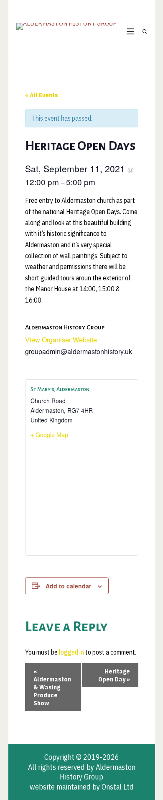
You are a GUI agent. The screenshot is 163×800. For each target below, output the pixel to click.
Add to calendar (68, 586)
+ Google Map (49, 434)
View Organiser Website (61, 339)
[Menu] (130, 31)
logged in (71, 652)
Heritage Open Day (114, 675)
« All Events (41, 95)
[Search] (145, 31)
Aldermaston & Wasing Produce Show (52, 687)
